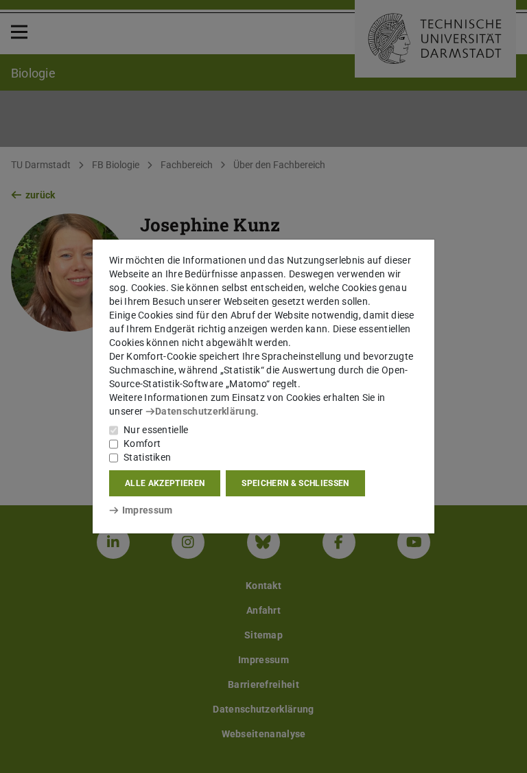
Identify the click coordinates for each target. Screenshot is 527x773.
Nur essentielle (156, 429)
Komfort (142, 443)
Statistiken (147, 457)
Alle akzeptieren (164, 483)
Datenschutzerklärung (205, 411)
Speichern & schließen (295, 483)
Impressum (147, 510)
